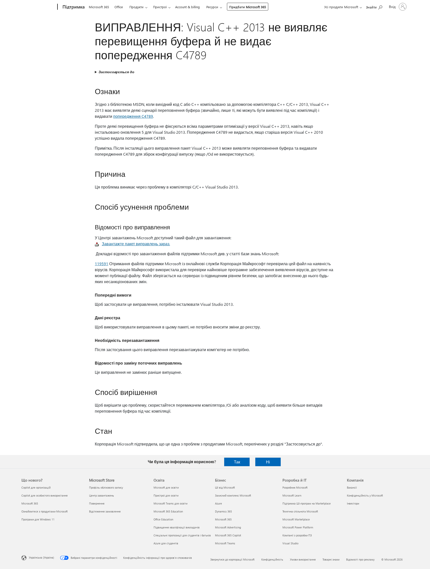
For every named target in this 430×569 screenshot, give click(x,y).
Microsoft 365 (99, 7)
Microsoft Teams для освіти (170, 503)
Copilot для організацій (36, 487)
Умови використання (303, 559)
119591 (101, 263)
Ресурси (212, 7)
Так (237, 461)
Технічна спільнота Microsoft (300, 511)
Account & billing (187, 7)
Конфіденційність (272, 559)
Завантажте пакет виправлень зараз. (136, 243)
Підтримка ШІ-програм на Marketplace (306, 503)
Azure (218, 503)
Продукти (136, 7)
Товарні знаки (330, 559)
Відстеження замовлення (105, 511)
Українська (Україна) (41, 557)
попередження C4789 (133, 116)
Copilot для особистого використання (44, 495)
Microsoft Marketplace (296, 519)
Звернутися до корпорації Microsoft (232, 559)
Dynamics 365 (223, 511)
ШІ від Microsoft (225, 487)
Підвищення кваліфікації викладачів (177, 527)
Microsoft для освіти (166, 487)
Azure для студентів (166, 543)
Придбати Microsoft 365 (247, 7)
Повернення (97, 503)
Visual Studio (290, 543)
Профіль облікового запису (106, 487)
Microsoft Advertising (228, 527)
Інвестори (353, 503)
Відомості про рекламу (360, 559)
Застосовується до (116, 71)
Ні (268, 461)
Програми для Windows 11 (37, 519)
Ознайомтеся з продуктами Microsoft (44, 511)
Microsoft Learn (291, 495)
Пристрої (160, 7)
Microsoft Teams (225, 543)
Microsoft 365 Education (168, 511)
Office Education (163, 519)
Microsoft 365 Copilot (228, 535)
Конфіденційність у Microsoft (365, 495)
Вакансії (352, 487)
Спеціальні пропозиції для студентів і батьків (182, 535)
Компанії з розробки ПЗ (297, 535)
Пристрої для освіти (166, 495)
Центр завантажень (101, 495)
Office (118, 7)
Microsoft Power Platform (297, 527)
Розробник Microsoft (295, 487)
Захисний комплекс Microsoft (233, 495)
